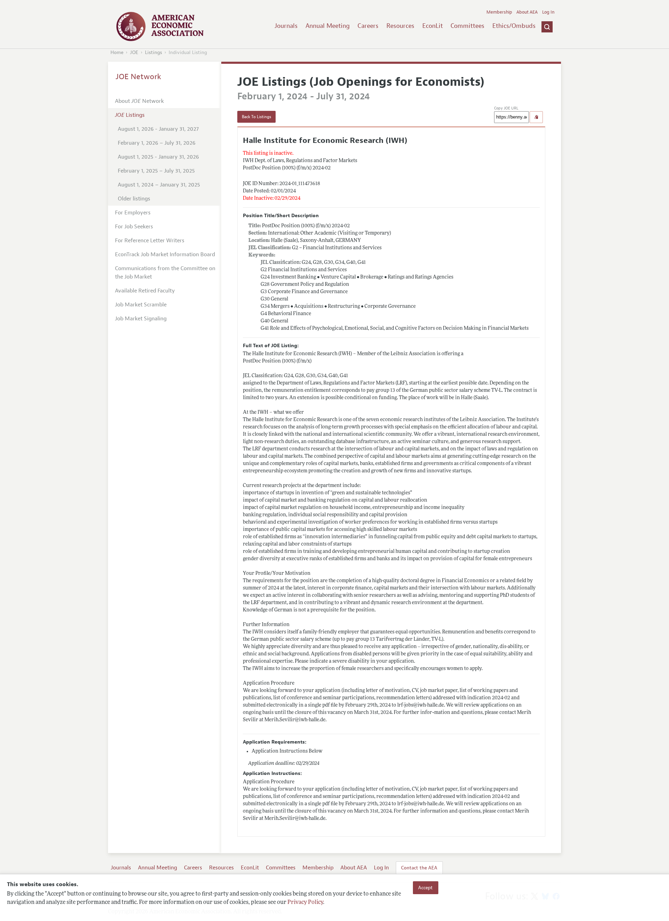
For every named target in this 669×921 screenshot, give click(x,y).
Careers (367, 26)
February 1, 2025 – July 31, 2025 (156, 170)
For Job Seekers (134, 226)
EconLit (432, 26)
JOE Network (138, 77)
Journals (286, 26)
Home (116, 52)
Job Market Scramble (141, 304)
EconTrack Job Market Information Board (165, 254)
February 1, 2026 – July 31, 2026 (156, 142)
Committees (467, 26)
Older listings (134, 198)
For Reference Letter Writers (149, 240)
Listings (153, 52)
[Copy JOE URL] (536, 117)
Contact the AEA (419, 868)
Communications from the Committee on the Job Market (165, 272)
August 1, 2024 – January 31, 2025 (159, 184)
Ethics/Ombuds (514, 26)
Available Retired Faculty (145, 290)
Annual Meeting (328, 26)
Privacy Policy (305, 902)
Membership (499, 12)
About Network (139, 101)
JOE (134, 52)
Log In (548, 12)
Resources (400, 26)
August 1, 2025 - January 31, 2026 (158, 156)
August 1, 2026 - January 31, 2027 (158, 128)
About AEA (527, 12)
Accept (425, 887)
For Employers (133, 212)
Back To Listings (256, 117)
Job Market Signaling (141, 318)
